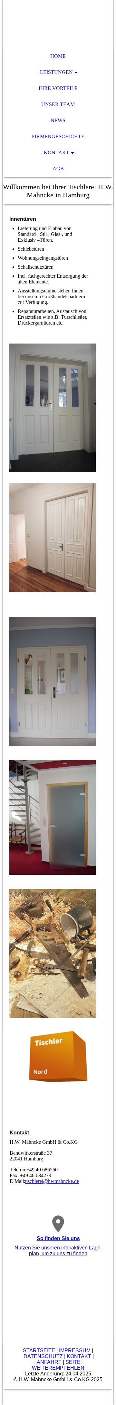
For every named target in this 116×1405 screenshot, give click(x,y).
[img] (58, 24)
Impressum (75, 1350)
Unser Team (58, 104)
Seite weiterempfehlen (58, 1365)
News (58, 120)
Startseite (39, 1350)
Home (58, 56)
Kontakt (56, 152)
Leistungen (56, 72)
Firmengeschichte (58, 136)
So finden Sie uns (58, 1238)
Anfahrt (49, 1362)
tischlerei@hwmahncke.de (52, 1181)
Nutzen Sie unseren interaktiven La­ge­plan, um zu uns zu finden (58, 1250)
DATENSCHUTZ (43, 1356)
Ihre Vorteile (58, 88)
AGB (58, 168)
